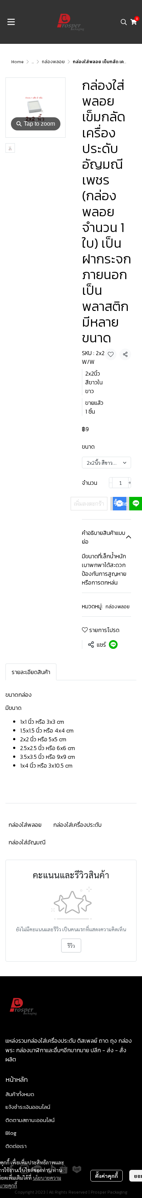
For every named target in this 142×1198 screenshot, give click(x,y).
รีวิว (71, 945)
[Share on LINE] (113, 644)
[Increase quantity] (130, 483)
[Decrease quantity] (110, 483)
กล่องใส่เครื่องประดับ (77, 824)
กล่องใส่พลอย (25, 824)
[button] (124, 22)
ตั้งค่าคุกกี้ (106, 1175)
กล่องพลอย (53, 61)
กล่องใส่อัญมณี (27, 842)
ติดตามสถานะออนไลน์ (30, 1120)
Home (17, 61)
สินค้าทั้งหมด (19, 1094)
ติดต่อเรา (16, 1146)
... (33, 61)
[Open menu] (11, 22)
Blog (10, 1133)
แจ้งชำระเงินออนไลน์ (27, 1107)
